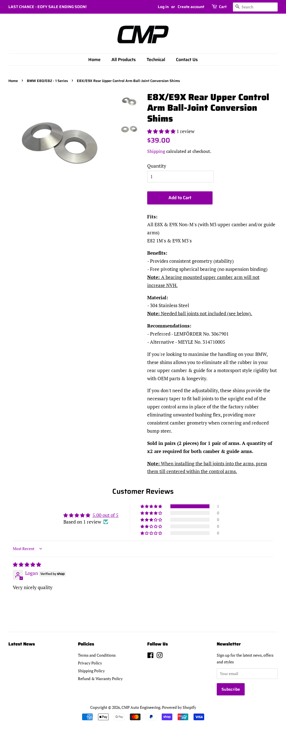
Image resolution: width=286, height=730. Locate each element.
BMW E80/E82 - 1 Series (47, 81)
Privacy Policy (90, 663)
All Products (123, 59)
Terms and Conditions (97, 655)
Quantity (156, 166)
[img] (27, 564)
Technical (156, 59)
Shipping (156, 151)
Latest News (21, 643)
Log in (163, 7)
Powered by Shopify (179, 707)
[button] (162, 131)
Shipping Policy (91, 670)
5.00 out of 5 (105, 515)
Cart (223, 7)
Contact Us (187, 59)
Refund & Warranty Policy (100, 678)
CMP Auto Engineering (140, 707)
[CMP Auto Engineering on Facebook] (150, 656)
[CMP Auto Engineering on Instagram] (159, 656)
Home (94, 59)
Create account (191, 7)
